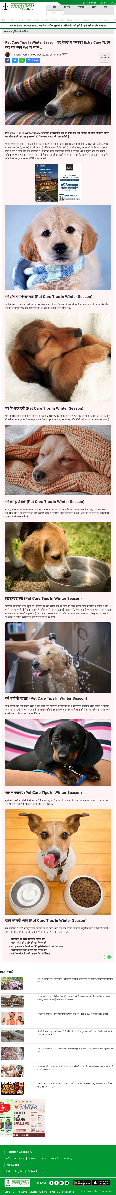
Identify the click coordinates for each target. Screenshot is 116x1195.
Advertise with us (38, 1191)
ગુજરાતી (103, 2)
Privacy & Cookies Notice (61, 1191)
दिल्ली (3, 20)
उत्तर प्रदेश (12, 20)
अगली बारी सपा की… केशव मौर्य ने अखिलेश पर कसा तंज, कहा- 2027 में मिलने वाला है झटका (72, 1013)
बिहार (29, 20)
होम (54, 7)
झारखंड (36, 20)
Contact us (10, 1191)
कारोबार (106, 20)
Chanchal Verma (20, 54)
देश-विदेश (67, 7)
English (92, 2)
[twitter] (56, 1183)
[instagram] (61, 1183)
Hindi (7, 1171)
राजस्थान (86, 20)
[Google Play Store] (82, 1183)
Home (7, 31)
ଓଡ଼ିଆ (113, 2)
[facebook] (51, 1183)
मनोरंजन (81, 7)
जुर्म (100, 20)
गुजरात (94, 20)
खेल (105, 7)
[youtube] (67, 1183)
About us (22, 1191)
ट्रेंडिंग (94, 7)
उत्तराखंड (21, 20)
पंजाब (62, 20)
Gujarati (32, 1171)
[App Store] (101, 1183)
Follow (35, 60)
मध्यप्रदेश (45, 20)
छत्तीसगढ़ (54, 20)
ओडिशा (77, 20)
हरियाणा (69, 20)
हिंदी (83, 2)
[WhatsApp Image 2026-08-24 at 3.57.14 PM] (58, 200)
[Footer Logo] (17, 1183)
